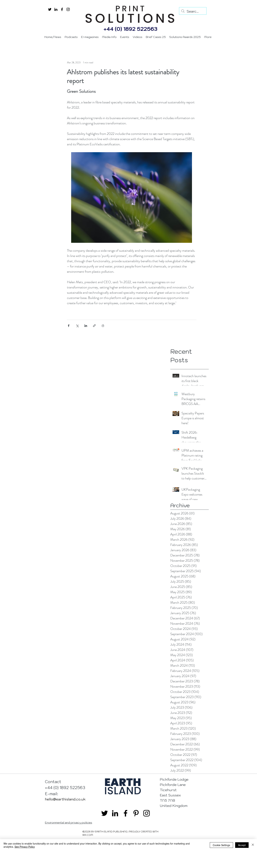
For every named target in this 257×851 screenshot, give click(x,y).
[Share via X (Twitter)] (77, 325)
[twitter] (50, 9)
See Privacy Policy (25, 846)
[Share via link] (94, 325)
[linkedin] (56, 9)
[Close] (253, 845)
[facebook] (62, 9)
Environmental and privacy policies (68, 822)
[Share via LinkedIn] (85, 325)
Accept (242, 845)
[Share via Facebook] (68, 325)
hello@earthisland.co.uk (65, 799)
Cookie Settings (221, 845)
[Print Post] (103, 325)
